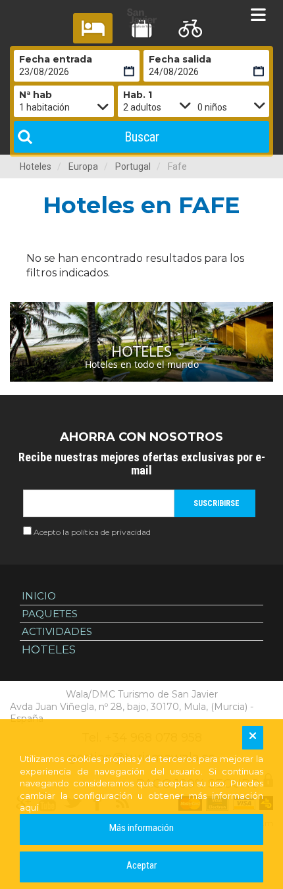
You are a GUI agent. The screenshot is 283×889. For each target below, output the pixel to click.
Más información (141, 828)
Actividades (57, 631)
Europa (83, 166)
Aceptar (141, 865)
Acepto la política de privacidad (92, 532)
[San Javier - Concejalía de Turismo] (141, 18)
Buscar (141, 137)
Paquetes (50, 613)
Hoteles (35, 166)
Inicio (39, 596)
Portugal (133, 166)
